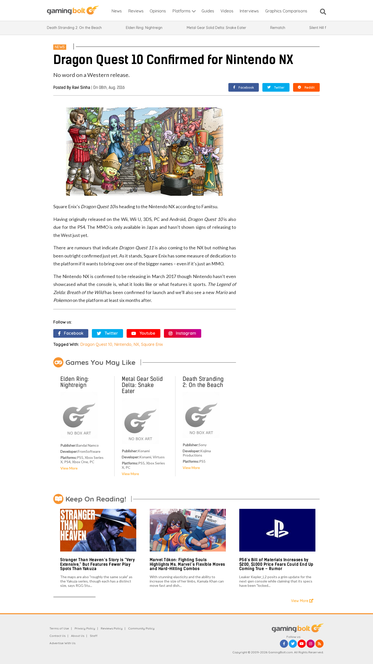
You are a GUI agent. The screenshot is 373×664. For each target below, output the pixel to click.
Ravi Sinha (81, 87)
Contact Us (57, 636)
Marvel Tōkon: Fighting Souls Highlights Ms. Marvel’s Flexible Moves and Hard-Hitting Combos (187, 564)
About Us (77, 636)
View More (69, 468)
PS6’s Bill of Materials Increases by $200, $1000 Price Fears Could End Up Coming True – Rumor (276, 564)
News (60, 47)
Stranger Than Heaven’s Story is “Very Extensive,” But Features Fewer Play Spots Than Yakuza (97, 564)
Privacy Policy (85, 628)
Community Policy (141, 628)
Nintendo (122, 344)
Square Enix (152, 344)
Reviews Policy (112, 628)
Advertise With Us (62, 643)
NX (136, 344)
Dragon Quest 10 (96, 344)
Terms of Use (59, 628)
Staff (93, 636)
